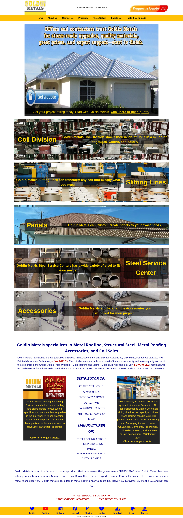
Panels (37, 225)
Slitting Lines (146, 182)
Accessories (37, 310)
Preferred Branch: (85, 7)
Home (40, 18)
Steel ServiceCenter (146, 268)
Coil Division (37, 139)
